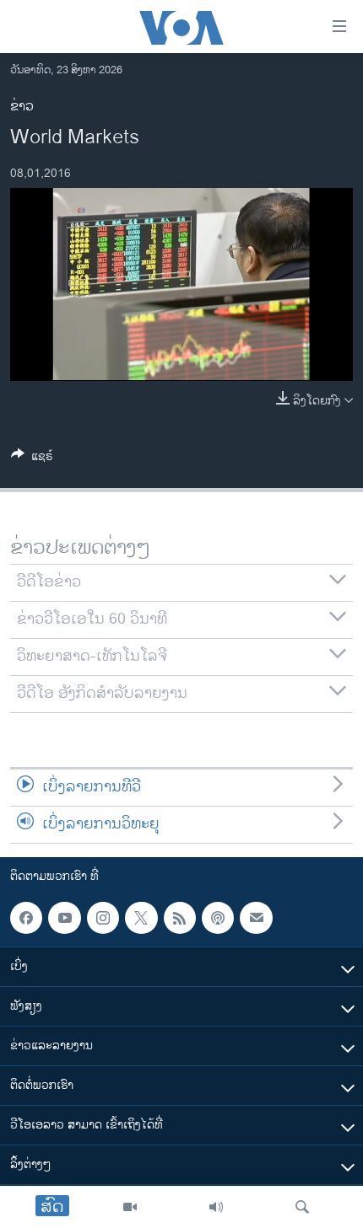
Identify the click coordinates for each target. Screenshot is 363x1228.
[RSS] (180, 918)
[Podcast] (218, 918)
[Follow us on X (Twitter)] (141, 918)
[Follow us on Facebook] (26, 918)
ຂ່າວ (22, 106)
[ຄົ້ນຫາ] (302, 1207)
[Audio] (216, 1207)
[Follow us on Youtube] (64, 918)
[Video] (130, 1207)
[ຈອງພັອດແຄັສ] (256, 918)
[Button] (32, 459)
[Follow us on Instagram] (103, 918)
